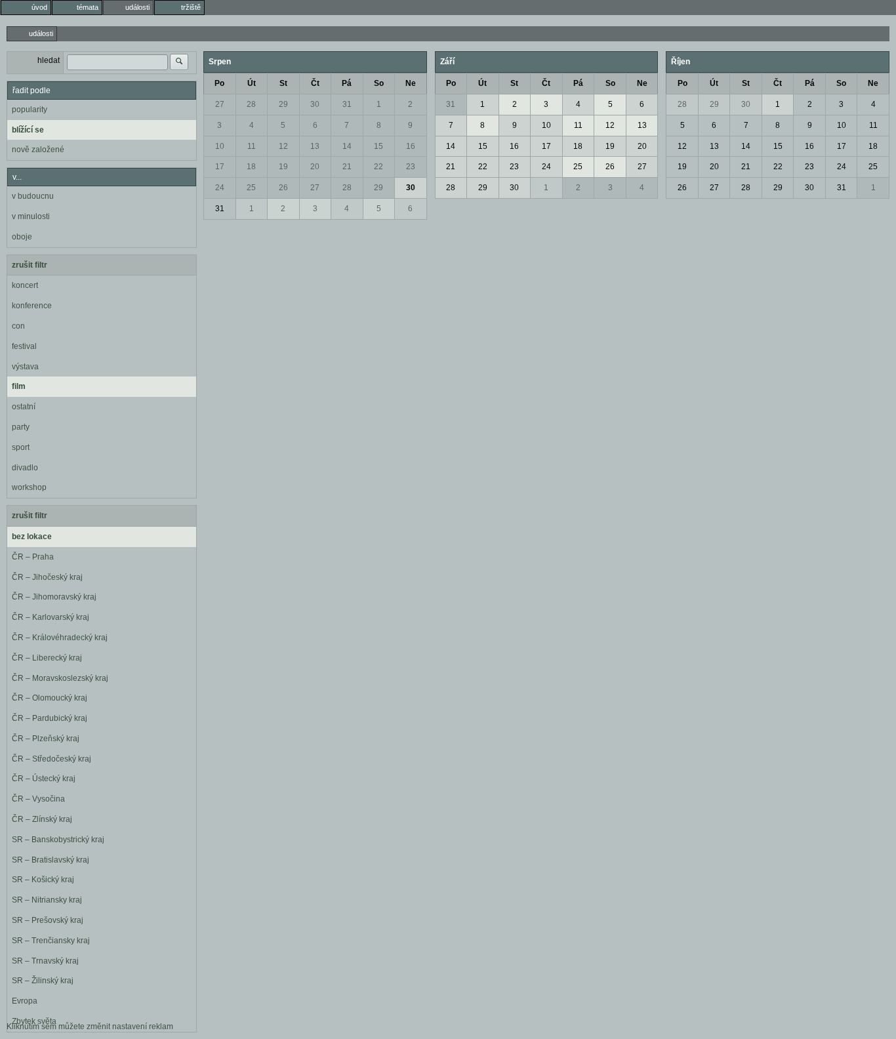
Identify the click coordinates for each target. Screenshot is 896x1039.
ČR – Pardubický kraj (49, 718)
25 (251, 187)
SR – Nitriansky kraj (47, 900)
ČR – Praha (33, 556)
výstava (25, 366)
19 (283, 166)
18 (251, 166)
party (21, 427)
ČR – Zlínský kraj (42, 819)
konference (32, 305)
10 (219, 146)
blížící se (28, 129)
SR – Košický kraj (43, 879)
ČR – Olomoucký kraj (49, 698)
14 (347, 146)
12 (283, 146)
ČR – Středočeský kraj (51, 759)
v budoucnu (33, 196)
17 (219, 166)
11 (251, 146)
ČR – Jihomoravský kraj (54, 596)
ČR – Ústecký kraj (43, 778)
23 (410, 166)
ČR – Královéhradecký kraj (60, 637)
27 (219, 104)
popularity (29, 109)
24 (219, 187)
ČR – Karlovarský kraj (50, 617)
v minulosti (31, 216)
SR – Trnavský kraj (45, 961)
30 (314, 104)
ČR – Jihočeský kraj (47, 577)
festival (24, 346)
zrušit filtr (29, 265)
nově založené (38, 149)
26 (283, 187)
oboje (22, 236)
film (19, 386)
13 (314, 146)
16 (410, 146)
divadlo (25, 467)
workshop (29, 487)
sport (21, 447)
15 (378, 146)
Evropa (24, 1001)
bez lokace (32, 536)
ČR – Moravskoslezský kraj (60, 678)
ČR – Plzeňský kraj (45, 738)
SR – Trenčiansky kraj (51, 940)
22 (378, 166)
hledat (48, 60)
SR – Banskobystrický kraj (58, 839)
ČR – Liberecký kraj (47, 657)
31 (347, 104)
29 (283, 104)
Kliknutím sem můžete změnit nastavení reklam (90, 1026)
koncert (25, 285)
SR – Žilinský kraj (42, 980)
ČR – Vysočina (38, 799)
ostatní (23, 406)
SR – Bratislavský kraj (50, 860)
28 (251, 104)
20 (314, 166)
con (18, 326)
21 (347, 166)
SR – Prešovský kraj (47, 920)
